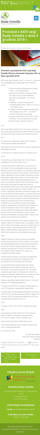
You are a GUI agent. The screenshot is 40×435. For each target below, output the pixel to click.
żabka (3, 347)
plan (19, 345)
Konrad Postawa (26, 48)
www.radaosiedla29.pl (10, 429)
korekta (3, 345)
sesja (37, 345)
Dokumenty (20, 342)
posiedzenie (26, 345)
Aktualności (12, 342)
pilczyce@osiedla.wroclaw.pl (24, 409)
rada (32, 345)
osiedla (9, 345)
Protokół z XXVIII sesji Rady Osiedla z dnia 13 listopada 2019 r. (10, 358)
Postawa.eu (20, 432)
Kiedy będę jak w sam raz (31, 356)
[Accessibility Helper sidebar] (37, 9)
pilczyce (15, 345)
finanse (35, 342)
